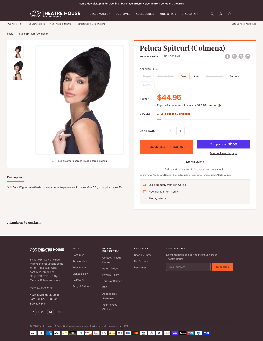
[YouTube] (59, 312)
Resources (140, 267)
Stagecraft (190, 13)
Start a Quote (195, 162)
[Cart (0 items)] (229, 14)
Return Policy (110, 268)
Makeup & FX (80, 273)
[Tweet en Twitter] (240, 56)
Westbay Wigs (149, 56)
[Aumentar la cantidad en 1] (180, 131)
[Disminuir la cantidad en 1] (161, 131)
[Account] (221, 14)
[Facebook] (33, 312)
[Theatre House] (55, 14)
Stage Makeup (100, 13)
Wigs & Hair (167, 13)
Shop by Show (142, 254)
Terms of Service (112, 280)
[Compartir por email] (247, 56)
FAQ (104, 287)
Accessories (145, 13)
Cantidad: (147, 130)
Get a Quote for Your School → (245, 24)
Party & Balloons (81, 286)
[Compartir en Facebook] (227, 56)
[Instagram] (41, 312)
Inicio (10, 33)
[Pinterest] (50, 312)
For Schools (141, 261)
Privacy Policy (110, 274)
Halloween (78, 279)
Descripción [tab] (15, 177)
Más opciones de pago (223, 153)
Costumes (123, 13)
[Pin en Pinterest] (234, 56)
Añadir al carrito (166, 146)
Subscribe (222, 266)
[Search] (212, 14)
